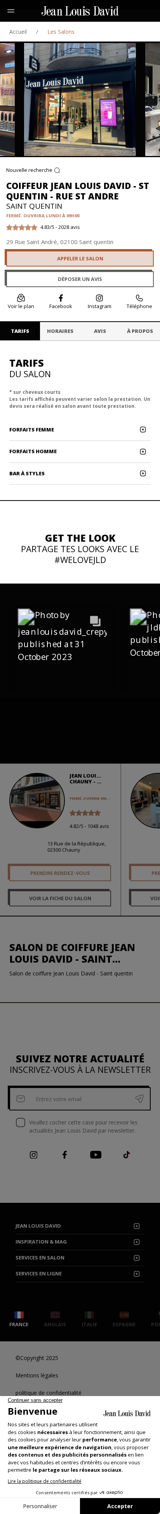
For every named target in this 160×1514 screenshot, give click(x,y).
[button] (62, 657)
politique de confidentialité (49, 1392)
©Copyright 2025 (37, 1358)
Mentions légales (37, 1375)
